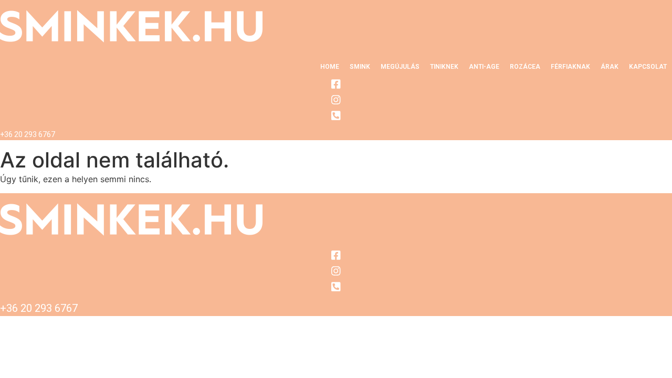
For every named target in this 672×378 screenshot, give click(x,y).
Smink (360, 66)
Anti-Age (484, 66)
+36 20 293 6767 (27, 134)
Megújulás (400, 66)
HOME (329, 66)
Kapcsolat (648, 66)
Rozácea (525, 66)
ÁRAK (609, 66)
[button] (359, 67)
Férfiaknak (570, 66)
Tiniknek (444, 66)
